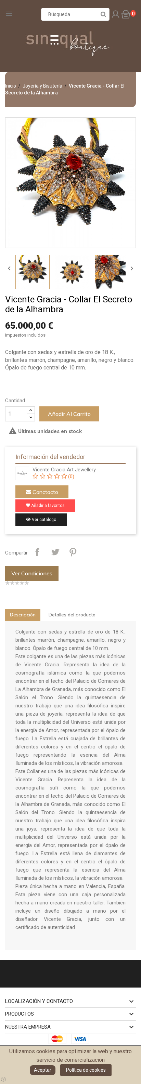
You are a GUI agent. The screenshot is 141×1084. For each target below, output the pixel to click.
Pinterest (73, 552)
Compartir (37, 552)
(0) (70, 476)
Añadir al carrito (69, 413)
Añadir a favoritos (47, 505)
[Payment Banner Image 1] (59, 1038)
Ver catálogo (43, 519)
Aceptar (42, 1070)
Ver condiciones (31, 573)
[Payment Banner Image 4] (82, 1038)
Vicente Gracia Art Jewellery (64, 470)
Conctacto (44, 491)
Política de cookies (86, 1070)
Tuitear (55, 552)
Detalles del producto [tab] (72, 615)
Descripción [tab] (23, 615)
